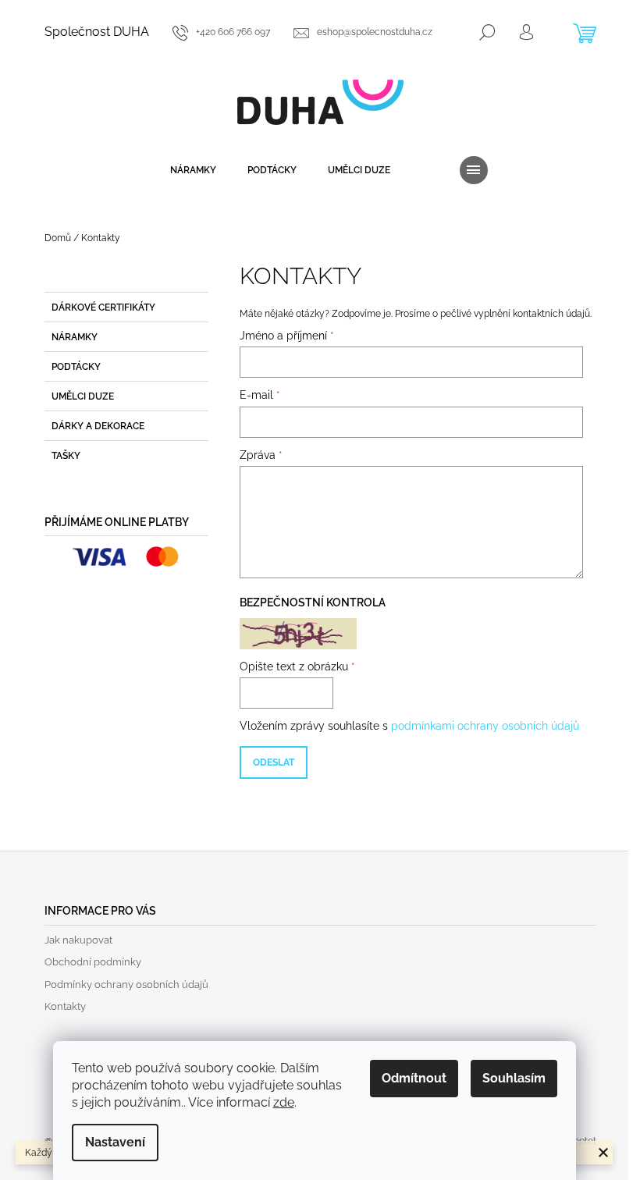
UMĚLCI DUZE (83, 396)
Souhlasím (514, 1078)
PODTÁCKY (76, 366)
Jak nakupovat (78, 940)
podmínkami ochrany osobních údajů (485, 726)
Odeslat (273, 762)
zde (283, 1102)
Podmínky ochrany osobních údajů (126, 984)
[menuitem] (193, 170)
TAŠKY (66, 455)
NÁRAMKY (75, 337)
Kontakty (65, 1006)
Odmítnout (414, 1078)
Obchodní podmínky (92, 962)
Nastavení (115, 1142)
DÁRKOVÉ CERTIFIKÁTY (103, 307)
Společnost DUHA (96, 31)
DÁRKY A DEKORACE (98, 426)
